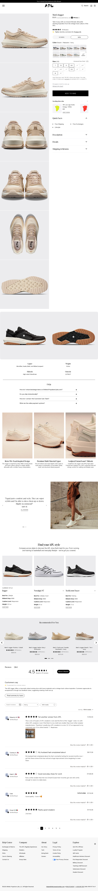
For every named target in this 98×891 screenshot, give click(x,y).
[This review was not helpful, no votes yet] (91, 745)
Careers (43, 856)
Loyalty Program (77, 850)
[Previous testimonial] (2, 505)
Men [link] (79, 37)
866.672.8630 (70, 886)
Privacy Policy (57, 847)
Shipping (4, 850)
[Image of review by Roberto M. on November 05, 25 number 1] (30, 733)
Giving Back (44, 853)
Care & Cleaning (7, 856)
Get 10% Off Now (78, 847)
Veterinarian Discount (79, 869)
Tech (42, 850)
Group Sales (22, 859)
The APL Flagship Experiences (28, 847)
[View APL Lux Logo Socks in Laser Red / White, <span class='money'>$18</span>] (84, 108)
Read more (54, 727)
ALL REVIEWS (24, 509)
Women (61, 37)
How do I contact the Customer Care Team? (34, 399)
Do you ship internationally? (29, 394)
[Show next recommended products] (87, 101)
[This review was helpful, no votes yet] (87, 745)
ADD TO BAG (66, 112)
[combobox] (31, 704)
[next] (97, 1)
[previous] (92, 1)
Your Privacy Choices (62, 859)
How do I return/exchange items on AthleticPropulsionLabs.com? (41, 389)
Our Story (44, 847)
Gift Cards (76, 853)
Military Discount (78, 862)
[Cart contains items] (95, 6)
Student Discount (78, 872)
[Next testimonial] (46, 505)
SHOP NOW (5, 607)
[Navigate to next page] (60, 828)
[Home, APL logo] (49, 5)
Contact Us (5, 859)
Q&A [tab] (16, 667)
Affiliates (21, 856)
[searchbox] (11, 704)
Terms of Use (56, 850)
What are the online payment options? (32, 403)
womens (67, 79)
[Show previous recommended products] (82, 101)
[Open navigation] (3, 6)
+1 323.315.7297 (80, 886)
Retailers (21, 850)
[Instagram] (95, 844)
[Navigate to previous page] (38, 828)
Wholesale (22, 853)
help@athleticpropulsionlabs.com (55, 886)
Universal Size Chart (80, 61)
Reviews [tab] (8, 667)
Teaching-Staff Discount (80, 866)
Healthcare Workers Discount (81, 856)
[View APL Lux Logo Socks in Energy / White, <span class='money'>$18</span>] (57, 108)
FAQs (3, 853)
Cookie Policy (57, 853)
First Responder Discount (80, 859)
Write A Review (63, 672)
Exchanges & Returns (8, 847)
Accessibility (56, 856)
